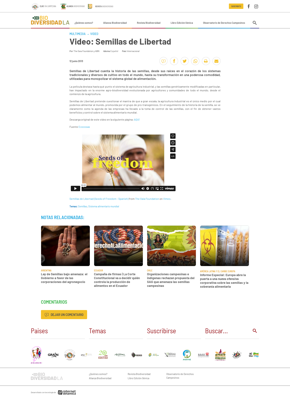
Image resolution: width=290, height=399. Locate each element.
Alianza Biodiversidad (115, 22)
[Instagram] (256, 6)
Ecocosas (84, 126)
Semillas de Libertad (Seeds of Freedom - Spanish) (98, 198)
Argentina (46, 270)
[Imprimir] (206, 61)
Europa (231, 271)
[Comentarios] (163, 61)
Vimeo (167, 198)
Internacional (133, 51)
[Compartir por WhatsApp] (195, 61)
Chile (149, 270)
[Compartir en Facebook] (174, 61)
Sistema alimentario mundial (103, 206)
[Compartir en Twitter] (185, 61)
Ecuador (98, 270)
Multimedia (77, 34)
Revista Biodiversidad (148, 22)
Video (94, 34)
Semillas (82, 206)
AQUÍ (136, 119)
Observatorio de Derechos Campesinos (224, 22)
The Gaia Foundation (147, 198)
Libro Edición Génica (182, 22)
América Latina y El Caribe (213, 271)
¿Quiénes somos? (84, 22)
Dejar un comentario (66, 314)
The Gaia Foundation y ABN (86, 51)
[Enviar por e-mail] (216, 61)
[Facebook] (249, 6)
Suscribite (236, 6)
